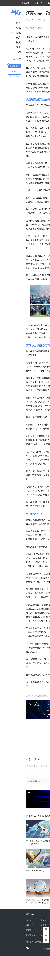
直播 (18, 37)
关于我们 (44, 925)
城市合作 (29, 920)
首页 (18, 23)
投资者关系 (30, 935)
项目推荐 (29, 925)
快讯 (18, 27)
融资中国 (29, 19)
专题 (18, 47)
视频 (18, 42)
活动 (18, 51)
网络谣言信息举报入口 (35, 941)
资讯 (18, 32)
